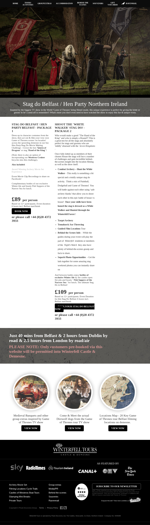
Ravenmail (131, 3)
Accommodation (64, 3)
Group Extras (45, 3)
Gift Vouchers (113, 4)
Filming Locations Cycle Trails (23, 488)
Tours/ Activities (28, 4)
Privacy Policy (52, 508)
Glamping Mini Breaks (19, 496)
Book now (21, 211)
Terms (41, 508)
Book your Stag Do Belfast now (74, 307)
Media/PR (53, 488)
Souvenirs (98, 3)
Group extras (55, 485)
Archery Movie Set (18, 485)
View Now (30, 428)
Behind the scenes (82, 4)
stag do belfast (39, 188)
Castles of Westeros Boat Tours (24, 492)
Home (15, 3)
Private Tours (15, 500)
